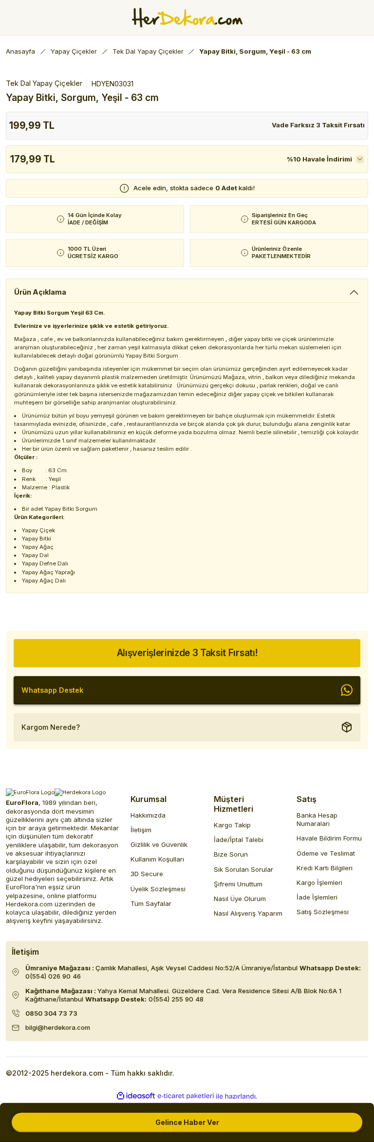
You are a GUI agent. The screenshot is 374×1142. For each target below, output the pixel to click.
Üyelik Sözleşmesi (158, 889)
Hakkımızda (148, 815)
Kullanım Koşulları (157, 859)
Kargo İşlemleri (319, 882)
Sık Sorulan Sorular (243, 869)
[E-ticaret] (185, 1096)
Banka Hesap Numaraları (317, 819)
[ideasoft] (135, 1096)
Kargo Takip (232, 825)
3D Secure (147, 874)
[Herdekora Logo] (187, 17)
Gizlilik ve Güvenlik (159, 844)
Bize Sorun (231, 854)
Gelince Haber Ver (187, 1122)
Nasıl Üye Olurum (240, 898)
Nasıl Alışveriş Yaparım (248, 913)
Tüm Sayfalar (151, 903)
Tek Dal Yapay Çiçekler (44, 83)
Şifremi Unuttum (238, 884)
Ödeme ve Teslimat (326, 853)
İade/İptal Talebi (238, 839)
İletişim (141, 830)
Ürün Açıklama (40, 292)
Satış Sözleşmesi (323, 912)
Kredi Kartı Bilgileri (325, 868)
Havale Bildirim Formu (329, 838)
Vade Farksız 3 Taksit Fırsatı (318, 125)
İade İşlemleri (317, 897)
